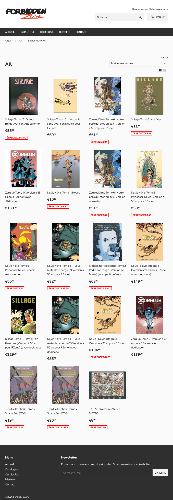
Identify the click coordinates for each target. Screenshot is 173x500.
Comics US (47, 32)
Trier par (163, 57)
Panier (160, 16)
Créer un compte (158, 9)
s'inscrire (160, 473)
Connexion (138, 9)
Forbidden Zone (21, 496)
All (20, 40)
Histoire (64, 32)
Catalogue (28, 32)
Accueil (10, 32)
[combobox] (119, 17)
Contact (81, 32)
